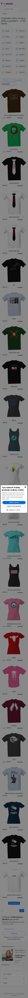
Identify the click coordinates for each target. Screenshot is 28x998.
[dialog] (14, 499)
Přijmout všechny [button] (14, 502)
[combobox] (25, 487)
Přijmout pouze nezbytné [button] (14, 506)
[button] (14, 510)
